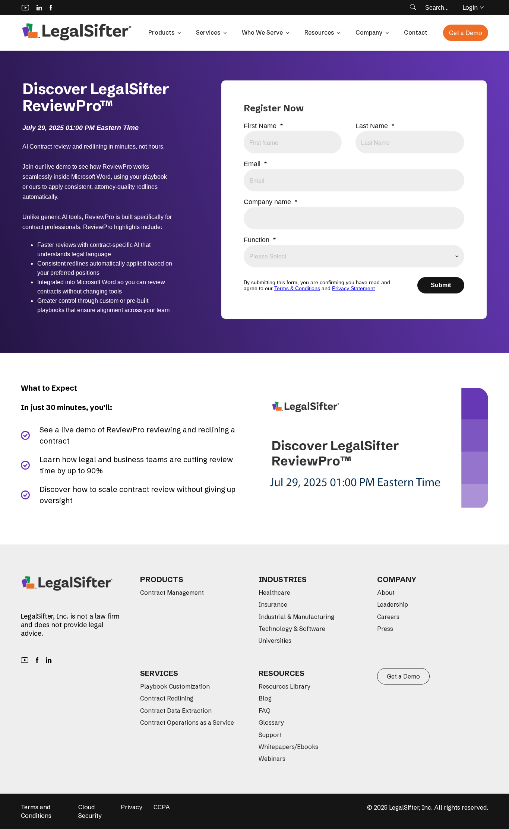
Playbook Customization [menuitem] (175, 686)
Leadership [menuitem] (392, 604)
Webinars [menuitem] (272, 758)
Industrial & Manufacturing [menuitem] (296, 616)
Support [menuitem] (270, 735)
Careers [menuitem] (388, 616)
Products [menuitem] (161, 579)
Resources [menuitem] (281, 673)
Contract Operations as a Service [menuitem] (187, 722)
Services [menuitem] (159, 673)
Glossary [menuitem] (271, 722)
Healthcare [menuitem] (274, 592)
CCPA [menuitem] (162, 807)
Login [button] (470, 7)
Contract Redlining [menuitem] (166, 698)
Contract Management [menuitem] (172, 592)
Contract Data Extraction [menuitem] (176, 710)
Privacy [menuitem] (131, 807)
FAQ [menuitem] (265, 710)
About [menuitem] (386, 592)
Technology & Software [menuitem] (292, 628)
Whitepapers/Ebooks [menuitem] (288, 746)
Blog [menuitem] (265, 698)
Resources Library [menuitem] (284, 686)
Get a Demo (465, 32)
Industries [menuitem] (283, 579)
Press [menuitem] (385, 628)
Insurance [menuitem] (273, 604)
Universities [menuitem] (275, 640)
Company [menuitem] (396, 579)
